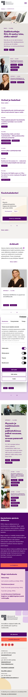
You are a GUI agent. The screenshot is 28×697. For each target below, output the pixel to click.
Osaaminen (20, 82)
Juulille (7, 598)
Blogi (5, 28)
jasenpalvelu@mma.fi (6, 655)
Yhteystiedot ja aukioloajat (7, 667)
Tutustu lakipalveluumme (7, 664)
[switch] (24, 353)
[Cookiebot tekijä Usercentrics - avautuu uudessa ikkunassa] (19, 317)
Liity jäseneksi (14, 634)
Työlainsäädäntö (6, 143)
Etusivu (3, 8)
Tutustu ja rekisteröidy (15, 218)
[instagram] (9, 645)
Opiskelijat (4, 153)
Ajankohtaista (10, 8)
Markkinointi (15, 497)
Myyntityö (13, 64)
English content (5, 179)
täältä (11, 596)
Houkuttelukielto (6, 140)
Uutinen (12, 471)
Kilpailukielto (16, 140)
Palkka (20, 64)
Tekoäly (12, 49)
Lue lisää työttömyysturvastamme (9, 677)
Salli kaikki (14, 369)
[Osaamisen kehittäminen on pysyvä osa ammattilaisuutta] (4, 82)
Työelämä (4, 126)
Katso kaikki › (5, 103)
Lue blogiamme (14, 565)
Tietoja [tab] (23, 321)
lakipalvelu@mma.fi (6, 662)
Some (6, 49)
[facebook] (3, 645)
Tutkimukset (14, 69)
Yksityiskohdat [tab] (14, 321)
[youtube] (12, 645)
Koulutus (13, 82)
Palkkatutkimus (14, 67)
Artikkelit (12, 76)
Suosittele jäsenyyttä (14, 639)
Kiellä (14, 379)
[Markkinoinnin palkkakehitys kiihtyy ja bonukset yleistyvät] (5, 499)
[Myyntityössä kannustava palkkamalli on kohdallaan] (4, 64)
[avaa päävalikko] (25, 3)
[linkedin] (6, 645)
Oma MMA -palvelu (6, 671)
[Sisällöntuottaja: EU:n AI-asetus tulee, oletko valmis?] (14, 17)
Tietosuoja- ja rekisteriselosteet (8, 694)
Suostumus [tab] (5, 321)
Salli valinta (14, 374)
